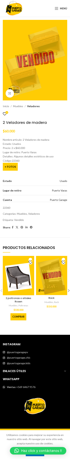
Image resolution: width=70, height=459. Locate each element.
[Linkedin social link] (26, 227)
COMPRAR (18, 316)
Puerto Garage (58, 199)
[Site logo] (14, 8)
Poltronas (23, 305)
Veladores (33, 106)
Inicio (6, 106)
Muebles (18, 106)
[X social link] (17, 227)
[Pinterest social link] (21, 227)
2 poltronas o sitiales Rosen (18, 300)
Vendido (19, 219)
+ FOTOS (10, 166)
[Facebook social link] (13, 227)
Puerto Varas (59, 190)
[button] (38, 451)
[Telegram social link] (31, 227)
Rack (52, 298)
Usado (63, 180)
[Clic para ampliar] (10, 93)
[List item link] (35, 352)
